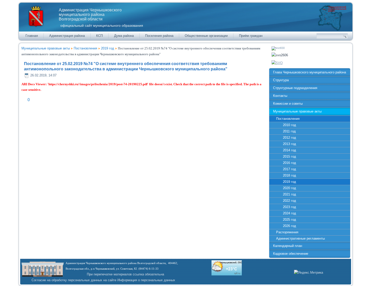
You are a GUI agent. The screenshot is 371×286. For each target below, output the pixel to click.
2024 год (289, 213)
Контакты (280, 96)
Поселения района (159, 36)
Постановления (85, 48)
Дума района (124, 36)
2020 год (289, 188)
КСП (99, 36)
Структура (281, 80)
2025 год (289, 219)
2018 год (289, 175)
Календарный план (287, 246)
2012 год (289, 137)
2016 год (289, 163)
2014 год (289, 150)
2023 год (289, 207)
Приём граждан (250, 36)
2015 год (289, 156)
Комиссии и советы (288, 103)
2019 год (107, 48)
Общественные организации (206, 36)
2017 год (289, 169)
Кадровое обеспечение (290, 253)
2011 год (289, 131)
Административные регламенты (300, 238)
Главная (31, 36)
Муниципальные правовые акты (45, 48)
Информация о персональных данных (146, 280)
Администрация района (67, 36)
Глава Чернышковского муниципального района (309, 72)
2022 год (289, 201)
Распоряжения (287, 232)
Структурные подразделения (295, 88)
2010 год (289, 125)
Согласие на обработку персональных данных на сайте (74, 280)
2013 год (289, 144)
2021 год (289, 194)
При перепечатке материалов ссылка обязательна (125, 274)
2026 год (289, 226)
